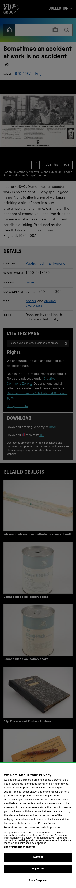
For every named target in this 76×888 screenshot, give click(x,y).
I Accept (38, 857)
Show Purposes (38, 880)
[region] (38, 825)
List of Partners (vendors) (19, 847)
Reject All (38, 869)
